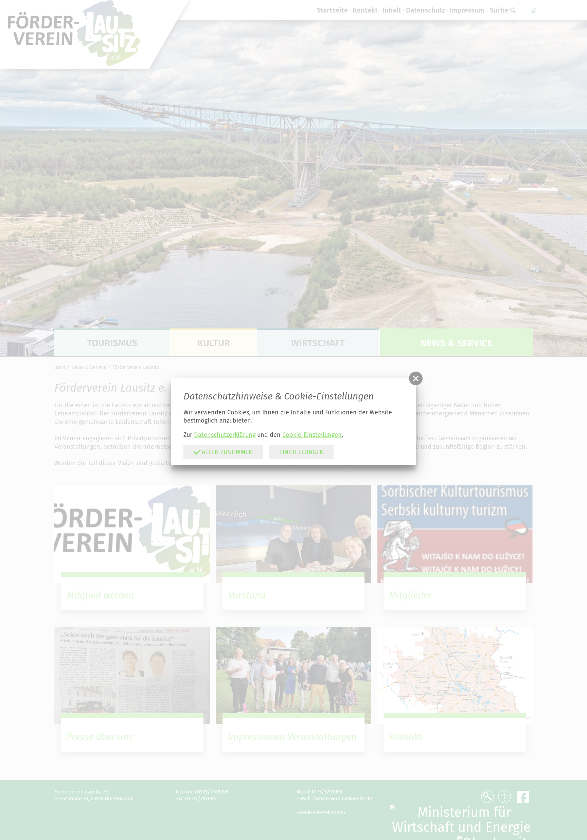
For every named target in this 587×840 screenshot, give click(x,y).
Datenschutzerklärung (224, 435)
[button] (416, 378)
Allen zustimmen (226, 452)
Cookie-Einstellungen (312, 435)
